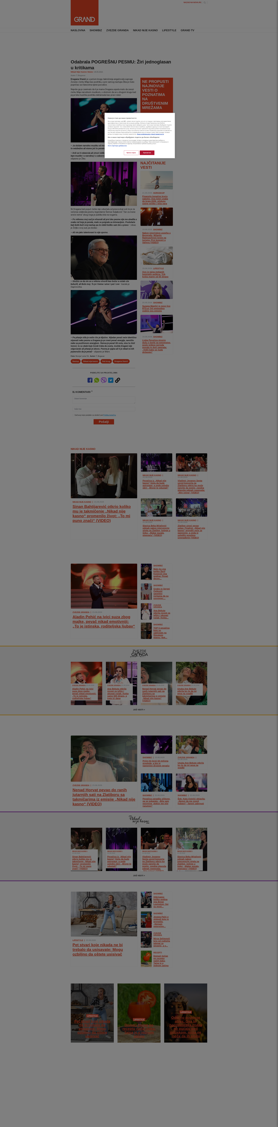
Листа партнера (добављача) (117, 146)
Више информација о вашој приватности (150, 134)
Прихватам (147, 153)
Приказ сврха (131, 153)
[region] (139, 135)
